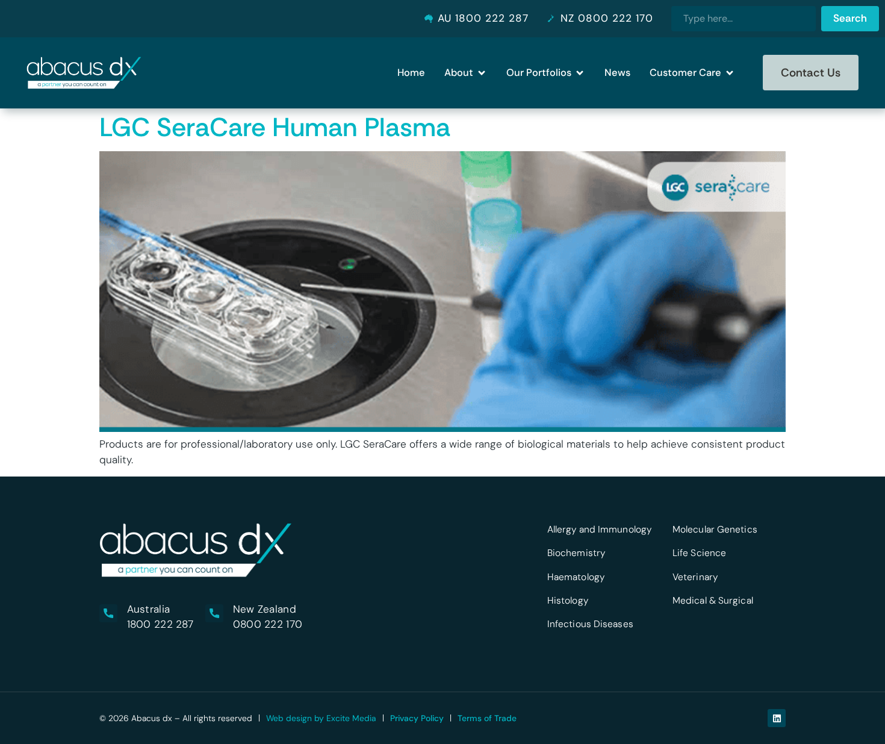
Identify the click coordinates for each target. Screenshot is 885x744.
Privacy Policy (417, 718)
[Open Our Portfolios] (579, 72)
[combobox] (743, 18)
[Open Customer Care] (729, 72)
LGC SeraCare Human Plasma (274, 127)
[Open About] (481, 72)
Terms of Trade (487, 718)
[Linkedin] (777, 718)
